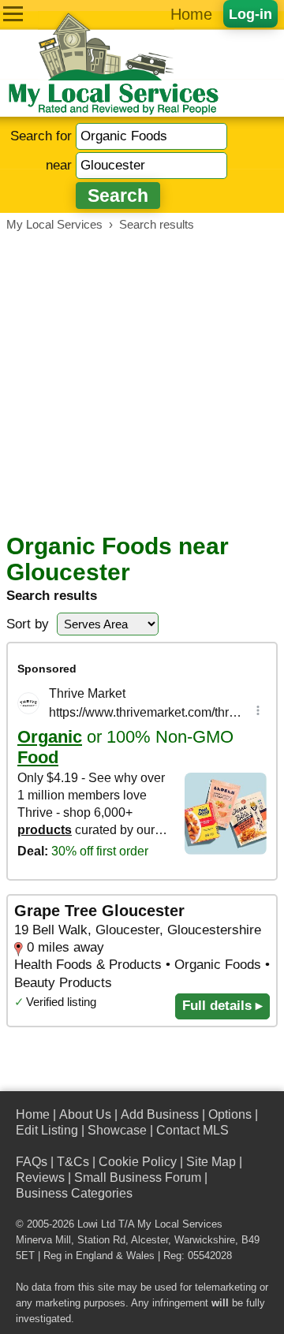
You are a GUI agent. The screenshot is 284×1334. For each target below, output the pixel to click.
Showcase (117, 1130)
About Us (85, 1114)
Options (230, 1114)
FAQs (31, 1161)
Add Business (160, 1114)
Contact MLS (192, 1130)
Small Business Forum (137, 1177)
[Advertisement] (142, 382)
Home (191, 14)
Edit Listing (47, 1130)
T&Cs (73, 1161)
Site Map (211, 1161)
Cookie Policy (138, 1161)
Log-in (250, 14)
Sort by (27, 624)
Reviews (40, 1177)
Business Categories (74, 1193)
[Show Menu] (13, 13)
